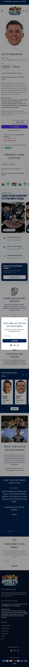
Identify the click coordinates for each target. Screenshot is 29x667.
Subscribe (14, 341)
